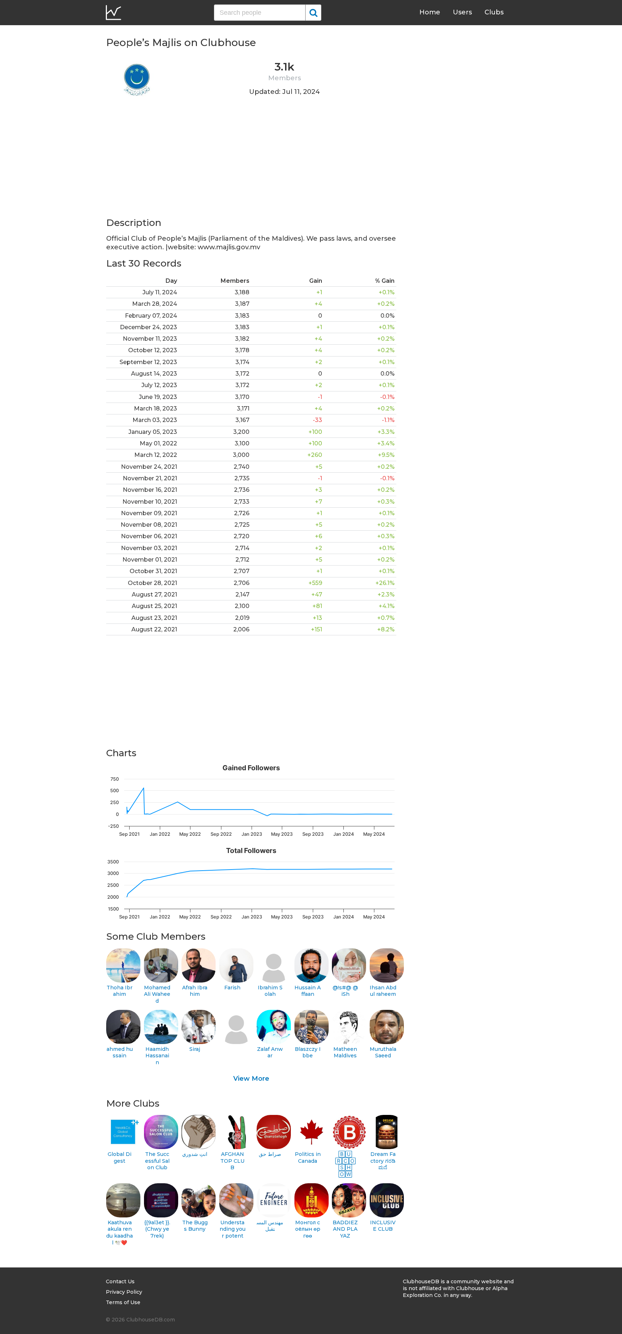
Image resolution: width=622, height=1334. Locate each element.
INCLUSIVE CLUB (383, 1226)
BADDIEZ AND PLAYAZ (345, 1229)
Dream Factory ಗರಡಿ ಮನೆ (383, 1161)
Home (429, 12)
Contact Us (120, 1281)
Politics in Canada (308, 1157)
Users (462, 12)
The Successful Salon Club (157, 1161)
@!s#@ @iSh (345, 991)
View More (251, 1079)
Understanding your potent (232, 1229)
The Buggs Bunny (195, 1226)
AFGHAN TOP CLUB (232, 1161)
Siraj (194, 1049)
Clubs (494, 12)
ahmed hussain (120, 1052)
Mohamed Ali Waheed (157, 994)
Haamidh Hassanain (157, 1056)
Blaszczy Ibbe (308, 1052)
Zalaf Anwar (270, 1052)
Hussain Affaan (307, 991)
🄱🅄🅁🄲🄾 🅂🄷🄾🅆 (345, 1164)
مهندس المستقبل (270, 1226)
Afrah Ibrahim (194, 991)
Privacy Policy (124, 1292)
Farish (232, 987)
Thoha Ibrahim (119, 991)
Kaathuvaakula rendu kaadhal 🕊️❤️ (119, 1232)
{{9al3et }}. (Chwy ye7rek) (157, 1229)
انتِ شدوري (194, 1154)
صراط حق (270, 1154)
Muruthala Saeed (383, 1052)
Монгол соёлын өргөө (307, 1229)
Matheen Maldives (345, 1052)
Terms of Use (123, 1302)
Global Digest (119, 1157)
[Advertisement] (251, 166)
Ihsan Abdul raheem (383, 991)
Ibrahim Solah (270, 991)
